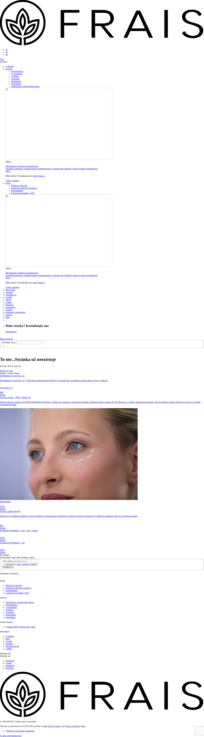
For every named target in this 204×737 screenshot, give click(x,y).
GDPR (9, 649)
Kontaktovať (11, 331)
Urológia (15, 76)
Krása (8, 183)
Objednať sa (11, 295)
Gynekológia (16, 74)
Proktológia (16, 81)
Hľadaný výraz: (9, 342)
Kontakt (9, 292)
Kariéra (9, 315)
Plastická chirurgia (19, 185)
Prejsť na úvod (6, 371)
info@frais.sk (39, 176)
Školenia (9, 305)
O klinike (10, 66)
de (7, 54)
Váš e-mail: (7, 561)
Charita (9, 310)
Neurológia (16, 84)
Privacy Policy (54, 726)
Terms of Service (72, 726)
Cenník (9, 297)
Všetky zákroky (12, 180)
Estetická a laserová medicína (24, 188)
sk (6, 49)
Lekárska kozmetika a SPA (23, 193)
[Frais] (102, 45)
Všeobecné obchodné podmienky (20, 731)
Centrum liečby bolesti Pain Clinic (21, 627)
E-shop (9, 302)
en (7, 52)
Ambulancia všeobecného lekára (25, 86)
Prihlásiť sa (7, 567)
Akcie (8, 300)
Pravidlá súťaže (12, 646)
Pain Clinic (10, 290)
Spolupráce (10, 307)
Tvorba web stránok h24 (11, 736)
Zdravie (9, 69)
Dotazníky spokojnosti (15, 312)
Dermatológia (17, 71)
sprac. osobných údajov (27, 564)
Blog (8, 317)
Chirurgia (15, 79)
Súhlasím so (21, 564)
